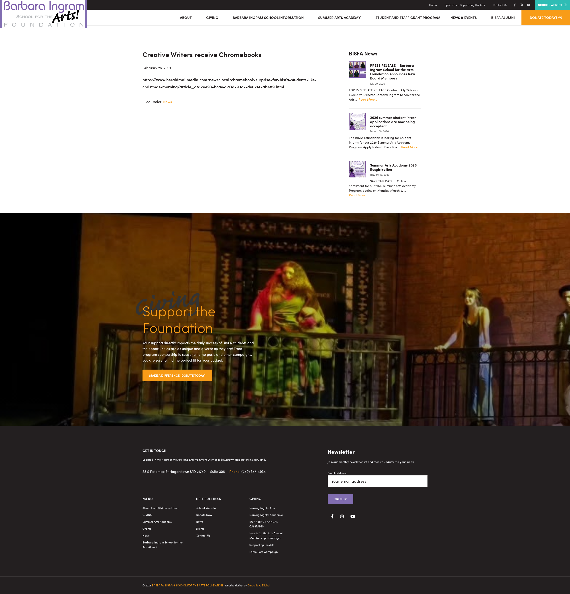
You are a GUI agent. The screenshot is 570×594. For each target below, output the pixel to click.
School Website (206, 508)
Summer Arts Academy (157, 521)
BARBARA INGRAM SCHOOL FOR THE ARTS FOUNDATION (187, 585)
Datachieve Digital (258, 585)
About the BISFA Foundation (160, 508)
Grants (146, 528)
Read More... (367, 99)
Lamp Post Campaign (263, 551)
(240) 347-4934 (247, 471)
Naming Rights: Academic (266, 515)
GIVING (147, 515)
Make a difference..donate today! (177, 375)
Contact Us (203, 535)
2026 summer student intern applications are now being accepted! (393, 121)
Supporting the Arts (261, 545)
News (167, 101)
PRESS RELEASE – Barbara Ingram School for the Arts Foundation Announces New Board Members (392, 72)
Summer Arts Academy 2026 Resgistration (393, 167)
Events (200, 528)
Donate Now (204, 515)
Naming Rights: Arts (262, 508)
